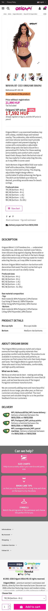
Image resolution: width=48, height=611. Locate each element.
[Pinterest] (13, 216)
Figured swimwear (28, 220)
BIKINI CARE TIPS (24, 485)
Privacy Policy (11, 2)
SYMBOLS (24, 507)
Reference (10, 90)
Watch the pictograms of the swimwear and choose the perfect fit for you (24, 511)
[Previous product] (44, 14)
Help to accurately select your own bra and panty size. (24, 467)
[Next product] (45, 14)
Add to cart (33, 607)
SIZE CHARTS (24, 463)
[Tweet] (10, 216)
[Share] (6, 216)
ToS (3, 2)
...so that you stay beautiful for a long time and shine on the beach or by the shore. (24, 489)
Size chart (15, 208)
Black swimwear (12, 220)
